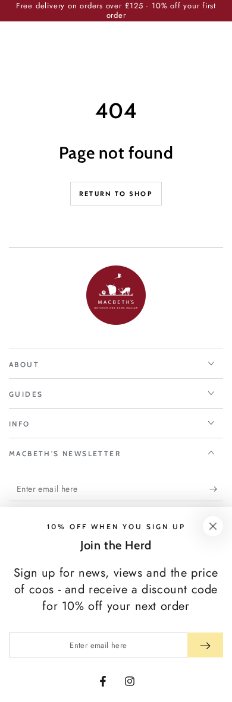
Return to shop (116, 193)
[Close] (213, 526)
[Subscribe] (216, 489)
